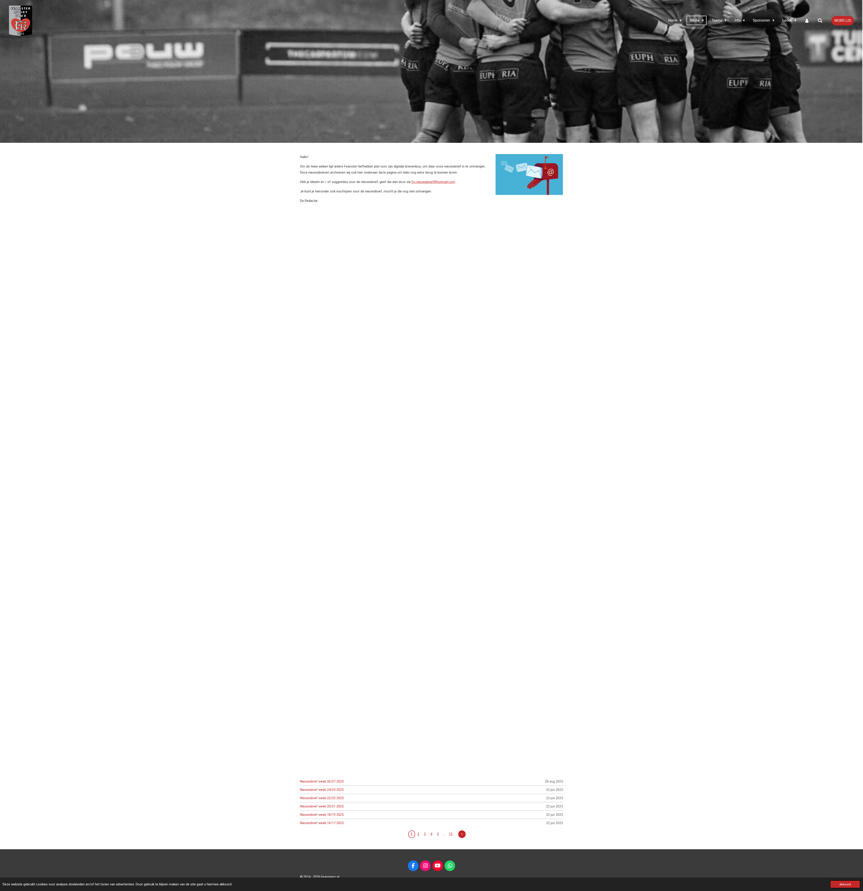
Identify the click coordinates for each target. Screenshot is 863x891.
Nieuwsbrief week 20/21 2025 (322, 806)
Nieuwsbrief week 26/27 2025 (322, 781)
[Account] (806, 20)
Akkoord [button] (845, 884)
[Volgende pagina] (462, 834)
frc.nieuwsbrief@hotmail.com (433, 182)
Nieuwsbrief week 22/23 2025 (322, 798)
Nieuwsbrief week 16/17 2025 (322, 823)
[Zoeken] (820, 20)
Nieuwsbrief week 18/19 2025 (322, 815)
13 (450, 834)
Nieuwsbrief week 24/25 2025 (322, 790)
